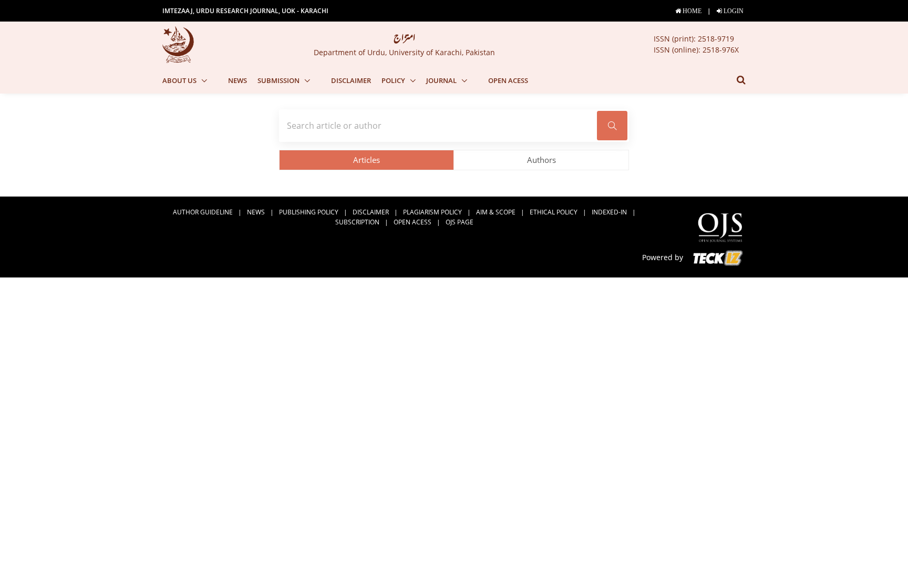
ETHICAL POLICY (553, 212)
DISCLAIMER (351, 80)
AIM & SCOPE (495, 212)
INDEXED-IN (609, 212)
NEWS (237, 80)
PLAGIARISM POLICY (432, 212)
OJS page (459, 222)
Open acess (508, 80)
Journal (442, 80)
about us (180, 80)
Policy (394, 80)
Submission (279, 80)
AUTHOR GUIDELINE (203, 212)
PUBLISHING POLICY (308, 212)
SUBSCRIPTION (357, 222)
